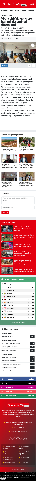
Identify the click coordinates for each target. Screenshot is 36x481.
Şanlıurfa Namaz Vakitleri (8, 453)
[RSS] (25, 438)
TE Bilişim (22, 469)
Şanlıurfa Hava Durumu (24, 447)
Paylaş (5, 65)
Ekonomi (31, 10)
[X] (13, 438)
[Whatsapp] (22, 438)
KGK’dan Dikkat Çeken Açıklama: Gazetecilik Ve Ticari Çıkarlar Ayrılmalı (26, 166)
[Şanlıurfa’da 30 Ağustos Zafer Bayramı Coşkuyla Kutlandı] (27, 142)
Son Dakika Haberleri (10, 462)
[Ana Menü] (33, 4)
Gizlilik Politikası (25, 477)
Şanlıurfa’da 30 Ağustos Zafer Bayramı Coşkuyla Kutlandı (26, 149)
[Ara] (31, 4)
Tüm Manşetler (25, 457)
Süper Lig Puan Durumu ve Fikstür (8, 458)
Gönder (5, 212)
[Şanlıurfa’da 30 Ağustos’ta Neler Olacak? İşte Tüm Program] (9, 176)
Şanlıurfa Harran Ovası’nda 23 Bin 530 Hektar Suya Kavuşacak (8, 149)
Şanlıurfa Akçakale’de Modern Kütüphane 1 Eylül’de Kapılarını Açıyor (26, 184)
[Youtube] (19, 438)
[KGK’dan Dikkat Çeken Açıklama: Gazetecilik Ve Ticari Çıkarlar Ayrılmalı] (27, 158)
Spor (11, 10)
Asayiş (17, 10)
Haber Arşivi (24, 462)
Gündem (4, 10)
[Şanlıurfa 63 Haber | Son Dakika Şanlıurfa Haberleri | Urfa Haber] (14, 4)
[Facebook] (10, 438)
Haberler (4, 15)
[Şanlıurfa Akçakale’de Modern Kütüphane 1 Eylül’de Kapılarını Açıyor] (27, 176)
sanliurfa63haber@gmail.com (19, 431)
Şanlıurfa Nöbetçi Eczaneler (9, 447)
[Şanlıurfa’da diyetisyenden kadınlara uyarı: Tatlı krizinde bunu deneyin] (9, 158)
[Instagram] (16, 438)
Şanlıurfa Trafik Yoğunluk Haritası (24, 453)
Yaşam (23, 10)
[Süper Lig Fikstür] (34, 329)
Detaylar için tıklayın (18, 322)
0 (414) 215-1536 (19, 428)
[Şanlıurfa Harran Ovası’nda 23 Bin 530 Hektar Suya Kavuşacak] (9, 142)
